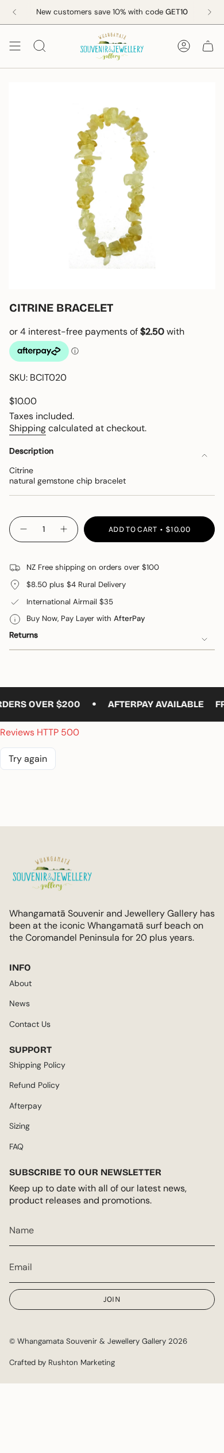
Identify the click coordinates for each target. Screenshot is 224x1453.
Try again (28, 759)
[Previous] (14, 12)
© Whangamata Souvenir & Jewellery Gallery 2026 (98, 1341)
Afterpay (25, 1106)
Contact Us (30, 1024)
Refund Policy (34, 1085)
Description (31, 451)
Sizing (19, 1126)
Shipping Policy (37, 1065)
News (19, 1003)
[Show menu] (14, 46)
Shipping (27, 428)
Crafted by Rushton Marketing (62, 1362)
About (20, 983)
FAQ (16, 1146)
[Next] (209, 12)
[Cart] (208, 46)
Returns (23, 635)
